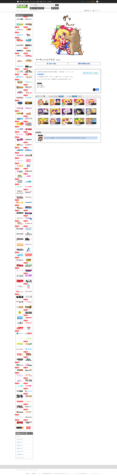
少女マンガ (19, 445)
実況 (41, 1)
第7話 (51, 115)
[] (70, 71)
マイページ (97, 10)
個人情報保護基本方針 (47, 473)
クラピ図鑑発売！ (78, 125)
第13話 (63, 125)
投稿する (89, 10)
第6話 (39, 115)
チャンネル (32, 1)
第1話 (39, 106)
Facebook (97, 89)
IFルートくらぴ (89, 106)
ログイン (83, 1)
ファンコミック (20, 457)
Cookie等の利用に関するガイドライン (62, 473)
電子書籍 (56, 8)
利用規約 (34, 473)
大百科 (37, 1)
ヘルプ (38, 473)
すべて (18, 436)
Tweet (94, 89)
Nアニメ (45, 1)
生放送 (27, 1)
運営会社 (28, 473)
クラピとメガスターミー (55, 125)
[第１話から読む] (68, 56)
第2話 (51, 106)
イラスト (41, 8)
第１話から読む (51, 63)
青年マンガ (19, 442)
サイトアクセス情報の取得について (81, 473)
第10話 (87, 115)
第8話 (63, 115)
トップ (33, 8)
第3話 (63, 106)
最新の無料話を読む (84, 63)
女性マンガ (19, 448)
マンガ (48, 8)
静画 (24, 1)
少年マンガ (19, 439)
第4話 (75, 106)
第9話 (75, 115)
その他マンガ (20, 454)
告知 (39, 125)
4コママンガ (20, 451)
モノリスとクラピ (90, 125)
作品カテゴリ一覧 (21, 433)
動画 (21, 1)
